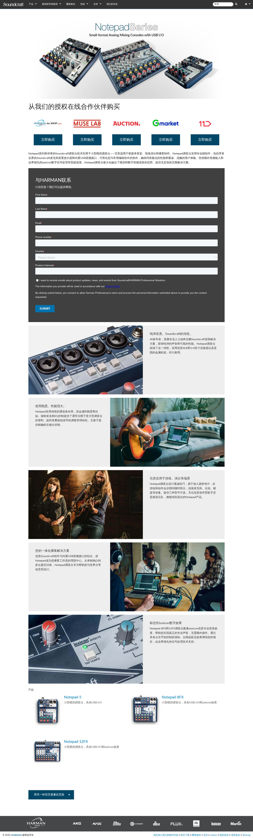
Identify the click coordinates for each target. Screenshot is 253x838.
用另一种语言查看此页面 (49, 794)
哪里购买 (70, 4)
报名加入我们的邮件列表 (166, 835)
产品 (31, 4)
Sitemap (246, 835)
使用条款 (235, 835)
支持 (95, 4)
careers (213, 835)
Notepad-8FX (173, 697)
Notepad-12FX (76, 741)
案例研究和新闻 (50, 4)
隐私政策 (224, 835)
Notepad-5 (72, 697)
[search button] (236, 4)
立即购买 (48, 140)
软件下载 (185, 835)
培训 (82, 4)
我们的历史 (112, 4)
